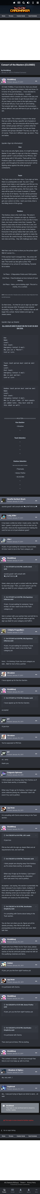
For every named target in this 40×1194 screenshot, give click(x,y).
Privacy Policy (31, 1182)
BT (8, 719)
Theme (22, 1182)
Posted (15, 82)
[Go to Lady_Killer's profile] (4, 517)
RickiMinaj (7, 70)
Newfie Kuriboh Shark (16, 499)
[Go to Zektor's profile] (4, 964)
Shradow (11, 673)
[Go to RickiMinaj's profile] (4, 81)
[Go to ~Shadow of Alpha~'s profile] (4, 1071)
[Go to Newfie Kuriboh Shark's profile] (4, 500)
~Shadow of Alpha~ (15, 1070)
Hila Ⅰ (9, 539)
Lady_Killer (11, 515)
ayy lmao (11, 808)
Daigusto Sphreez (14, 772)
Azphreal (11, 1086)
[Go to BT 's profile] (4, 720)
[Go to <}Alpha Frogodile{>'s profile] (4, 631)
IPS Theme (7, 1182)
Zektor (10, 963)
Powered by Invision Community (20, 1184)
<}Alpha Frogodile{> (15, 630)
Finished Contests (20, 72)
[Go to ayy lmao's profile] (4, 809)
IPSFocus (16, 1182)
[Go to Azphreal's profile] (4, 1088)
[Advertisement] (20, 40)
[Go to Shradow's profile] (4, 674)
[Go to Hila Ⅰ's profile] (4, 540)
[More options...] (36, 81)
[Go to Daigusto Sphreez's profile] (4, 774)
